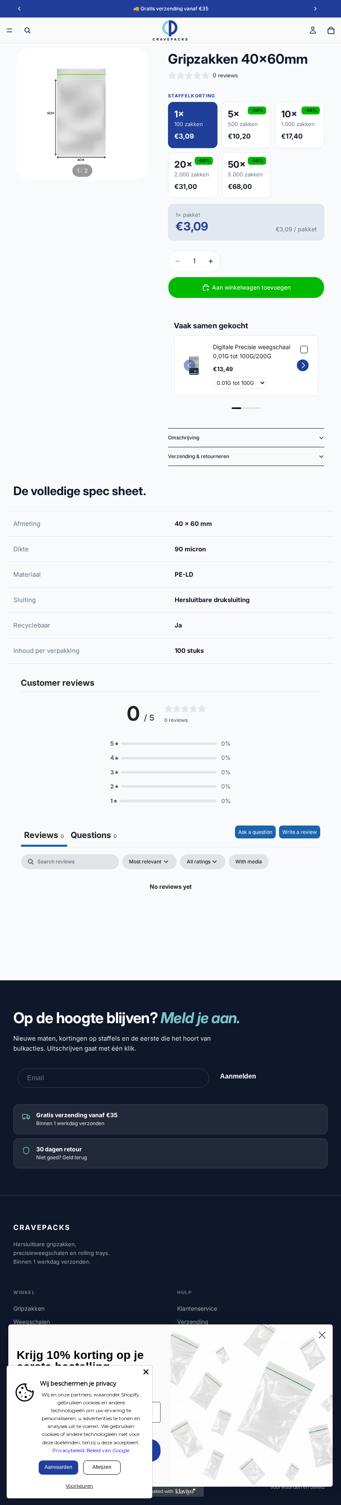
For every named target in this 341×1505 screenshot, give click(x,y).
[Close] (146, 1372)
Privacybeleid (68, 1450)
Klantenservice (197, 1308)
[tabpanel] (170, 915)
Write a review (299, 832)
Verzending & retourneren (198, 456)
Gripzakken (32, 1308)
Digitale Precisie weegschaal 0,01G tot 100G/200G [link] (251, 351)
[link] (193, 365)
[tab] (93, 836)
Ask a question (255, 832)
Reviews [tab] (44, 835)
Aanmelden (238, 1076)
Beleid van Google (107, 1450)
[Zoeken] (27, 30)
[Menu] (9, 30)
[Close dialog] (322, 1335)
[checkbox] (249, 861)
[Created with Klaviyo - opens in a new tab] (170, 1492)
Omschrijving (183, 437)
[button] (303, 365)
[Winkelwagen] (331, 30)
